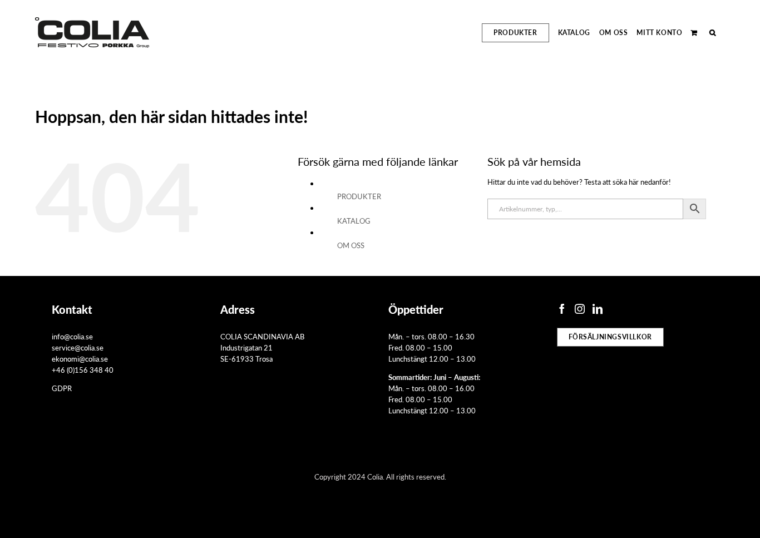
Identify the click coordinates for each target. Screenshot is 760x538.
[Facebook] (562, 309)
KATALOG (354, 220)
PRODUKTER (359, 196)
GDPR (62, 388)
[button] (712, 32)
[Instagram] (580, 309)
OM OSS (350, 245)
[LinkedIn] (598, 309)
